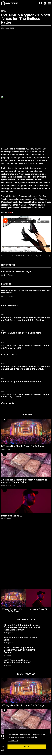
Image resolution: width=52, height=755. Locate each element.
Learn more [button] (13, 741)
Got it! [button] (27, 747)
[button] (40, 3)
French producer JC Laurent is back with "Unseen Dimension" (25, 291)
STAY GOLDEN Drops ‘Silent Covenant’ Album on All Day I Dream (25, 346)
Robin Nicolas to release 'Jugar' (16, 271)
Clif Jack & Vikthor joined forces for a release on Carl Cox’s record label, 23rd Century (25, 318)
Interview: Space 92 (11, 515)
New (3, 11)
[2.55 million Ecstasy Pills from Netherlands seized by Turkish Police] (26, 465)
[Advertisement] (26, 64)
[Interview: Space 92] (26, 501)
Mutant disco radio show (8, 255)
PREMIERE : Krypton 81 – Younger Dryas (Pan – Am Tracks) (33, 255)
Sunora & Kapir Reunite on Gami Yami (21, 332)
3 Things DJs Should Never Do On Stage (22, 446)
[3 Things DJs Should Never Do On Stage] (26, 431)
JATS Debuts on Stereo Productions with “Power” (17, 661)
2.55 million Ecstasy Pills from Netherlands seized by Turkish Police (24, 480)
